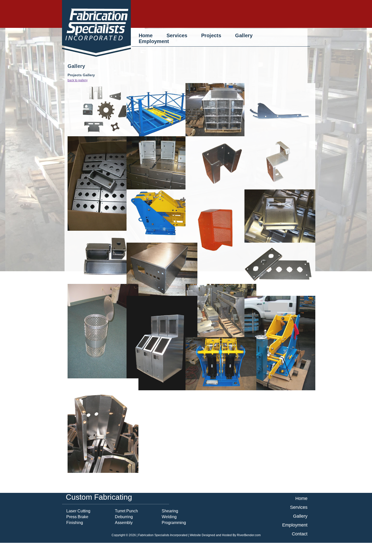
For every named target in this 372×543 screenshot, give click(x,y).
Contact (299, 533)
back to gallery (78, 80)
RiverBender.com (249, 535)
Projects (211, 35)
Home (146, 35)
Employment (154, 41)
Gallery (244, 35)
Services (177, 35)
